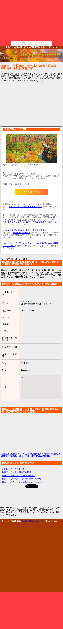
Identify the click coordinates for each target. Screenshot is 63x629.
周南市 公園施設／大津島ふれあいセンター (22, 482)
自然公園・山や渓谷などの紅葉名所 (29, 243)
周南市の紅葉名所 (52, 454)
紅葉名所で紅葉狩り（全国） (32, 521)
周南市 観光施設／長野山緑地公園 (18, 475)
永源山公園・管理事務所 (13, 469)
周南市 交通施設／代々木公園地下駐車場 (21, 479)
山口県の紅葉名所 (33, 454)
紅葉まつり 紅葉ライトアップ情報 (25, 206)
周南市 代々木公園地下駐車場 (16, 472)
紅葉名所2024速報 (21, 232)
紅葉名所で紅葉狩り (10, 454)
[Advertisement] (31, 103)
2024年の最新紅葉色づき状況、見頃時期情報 (23, 222)
